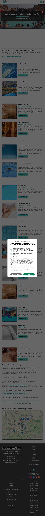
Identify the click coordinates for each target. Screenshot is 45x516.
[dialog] (23, 258)
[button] (22, 257)
